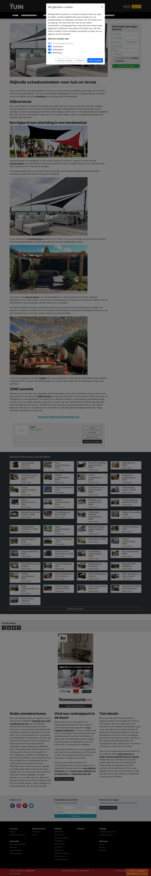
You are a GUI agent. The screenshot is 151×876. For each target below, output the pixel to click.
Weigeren (81, 60)
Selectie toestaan (65, 60)
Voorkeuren (58, 46)
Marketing (57, 52)
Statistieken (58, 49)
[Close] (102, 7)
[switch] (50, 46)
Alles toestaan (95, 60)
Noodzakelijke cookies (63, 43)
